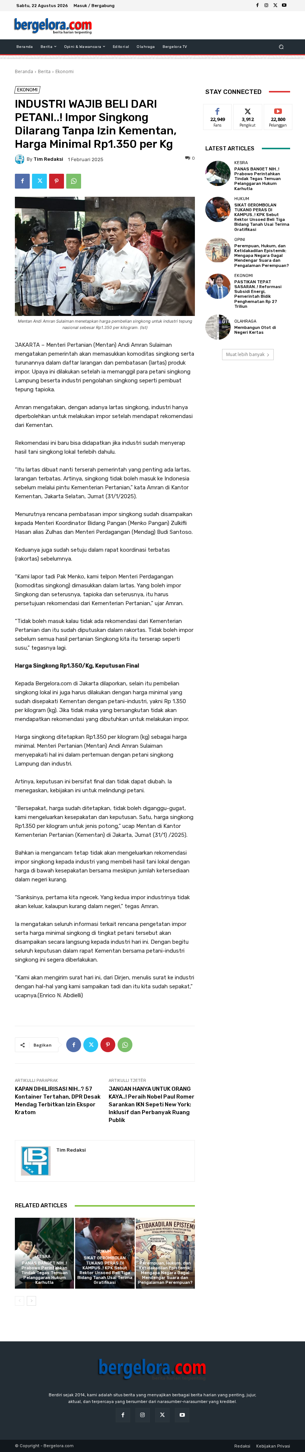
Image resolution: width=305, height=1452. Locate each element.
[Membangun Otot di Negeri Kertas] (218, 327)
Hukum (103, 1251)
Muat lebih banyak (245, 354)
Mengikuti (247, 109)
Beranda (24, 71)
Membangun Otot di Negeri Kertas (255, 330)
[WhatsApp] (73, 181)
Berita (44, 71)
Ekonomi (64, 71)
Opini (164, 1256)
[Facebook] (257, 5)
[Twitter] (275, 5)
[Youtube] (284, 5)
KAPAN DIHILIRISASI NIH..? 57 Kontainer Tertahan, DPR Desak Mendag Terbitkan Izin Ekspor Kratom (57, 1101)
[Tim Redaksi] (21, 159)
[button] (281, 46)
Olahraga (245, 321)
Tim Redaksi (48, 159)
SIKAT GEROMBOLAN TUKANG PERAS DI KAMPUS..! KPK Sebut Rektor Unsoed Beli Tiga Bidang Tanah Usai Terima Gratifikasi (104, 1270)
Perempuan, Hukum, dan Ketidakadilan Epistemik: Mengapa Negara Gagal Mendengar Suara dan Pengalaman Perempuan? (165, 1273)
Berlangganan (282, 109)
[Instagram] (266, 5)
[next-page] (31, 1301)
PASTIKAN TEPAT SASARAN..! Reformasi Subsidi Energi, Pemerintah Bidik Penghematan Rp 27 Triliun (258, 294)
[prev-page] (19, 1301)
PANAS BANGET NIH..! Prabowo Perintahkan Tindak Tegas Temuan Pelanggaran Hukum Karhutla (44, 1273)
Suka (218, 109)
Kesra (44, 1256)
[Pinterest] (56, 181)
